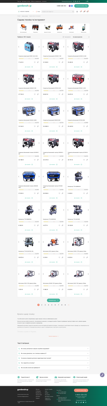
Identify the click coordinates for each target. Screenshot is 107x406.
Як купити (47, 394)
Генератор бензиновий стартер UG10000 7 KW (29, 153)
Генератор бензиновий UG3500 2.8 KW (77, 56)
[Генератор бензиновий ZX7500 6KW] (78, 111)
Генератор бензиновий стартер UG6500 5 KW (53, 153)
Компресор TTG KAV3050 (74, 219)
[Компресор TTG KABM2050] (29, 210)
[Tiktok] (77, 1)
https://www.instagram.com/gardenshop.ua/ (76, 402)
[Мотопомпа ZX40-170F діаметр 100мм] (78, 274)
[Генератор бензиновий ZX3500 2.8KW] (29, 111)
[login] (77, 11)
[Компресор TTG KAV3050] (78, 210)
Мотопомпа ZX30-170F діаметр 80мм (27, 283)
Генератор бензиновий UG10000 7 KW (52, 56)
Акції (46, 391)
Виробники (38, 392)
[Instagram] (73, 1)
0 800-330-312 (61, 6)
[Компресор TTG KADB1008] (53, 210)
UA (86, 1)
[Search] (73, 11)
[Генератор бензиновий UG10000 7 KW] (53, 47)
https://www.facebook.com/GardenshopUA (79, 402)
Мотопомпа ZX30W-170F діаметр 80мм (52, 283)
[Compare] (37, 62)
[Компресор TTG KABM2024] (78, 177)
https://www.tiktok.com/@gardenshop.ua (81, 402)
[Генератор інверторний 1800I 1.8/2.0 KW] (29, 47)
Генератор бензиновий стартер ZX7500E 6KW (52, 186)
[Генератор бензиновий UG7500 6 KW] (53, 79)
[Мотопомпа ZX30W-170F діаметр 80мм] (53, 274)
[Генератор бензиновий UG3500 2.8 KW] (78, 47)
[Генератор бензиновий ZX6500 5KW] (53, 111)
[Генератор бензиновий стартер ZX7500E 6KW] (53, 177)
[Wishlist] (34, 62)
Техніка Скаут (39, 394)
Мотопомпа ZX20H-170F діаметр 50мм (77, 251)
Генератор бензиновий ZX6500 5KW (51, 120)
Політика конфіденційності (23, 396)
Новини (37, 398)
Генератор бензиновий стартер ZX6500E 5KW (28, 186)
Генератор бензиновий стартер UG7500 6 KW (78, 153)
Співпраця (38, 391)
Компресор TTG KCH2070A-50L (26, 251)
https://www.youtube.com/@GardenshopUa (83, 402)
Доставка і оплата (26, 1)
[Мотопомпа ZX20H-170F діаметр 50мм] (78, 242)
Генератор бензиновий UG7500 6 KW (52, 88)
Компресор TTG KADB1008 (49, 219)
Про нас (19, 1)
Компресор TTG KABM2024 (74, 186)
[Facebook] (75, 1)
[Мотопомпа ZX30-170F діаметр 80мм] (29, 274)
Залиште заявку (80, 5)
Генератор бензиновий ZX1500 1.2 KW (77, 88)
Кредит (46, 392)
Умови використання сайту (23, 394)
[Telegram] (81, 1)
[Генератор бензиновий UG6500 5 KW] (29, 79)
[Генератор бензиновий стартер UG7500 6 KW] (78, 143)
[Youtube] (79, 1)
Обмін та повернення (36, 1)
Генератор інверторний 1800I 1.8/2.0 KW (28, 56)
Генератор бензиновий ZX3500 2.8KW (28, 120)
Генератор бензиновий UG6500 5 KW (27, 88)
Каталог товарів (48, 389)
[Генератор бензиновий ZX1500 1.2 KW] (78, 79)
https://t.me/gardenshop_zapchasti (86, 402)
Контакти (44, 1)
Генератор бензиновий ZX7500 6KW (76, 120)
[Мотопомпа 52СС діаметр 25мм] (53, 242)
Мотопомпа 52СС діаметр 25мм (50, 251)
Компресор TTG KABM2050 (25, 219)
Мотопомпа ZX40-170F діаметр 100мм (77, 283)
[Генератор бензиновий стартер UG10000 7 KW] (29, 143)
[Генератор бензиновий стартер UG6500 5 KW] (53, 143)
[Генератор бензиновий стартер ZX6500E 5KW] (29, 177)
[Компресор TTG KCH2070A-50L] (29, 242)
